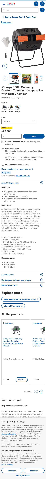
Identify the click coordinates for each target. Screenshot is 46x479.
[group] (15, 352)
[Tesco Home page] (11, 4)
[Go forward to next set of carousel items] (41, 391)
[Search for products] (42, 10)
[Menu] (3, 3)
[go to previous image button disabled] (5, 78)
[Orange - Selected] (17, 108)
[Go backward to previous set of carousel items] (36, 391)
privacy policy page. (8, 434)
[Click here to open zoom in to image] (4, 66)
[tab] (14, 78)
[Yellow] (11, 108)
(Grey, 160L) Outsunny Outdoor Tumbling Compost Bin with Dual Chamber (13, 342)
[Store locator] (42, 3)
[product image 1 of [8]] (23, 48)
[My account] (36, 3)
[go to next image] (41, 78)
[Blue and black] (4, 108)
